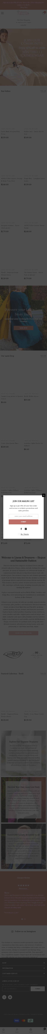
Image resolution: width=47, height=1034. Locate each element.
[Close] (43, 495)
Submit (23, 522)
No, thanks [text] (25, 534)
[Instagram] (26, 529)
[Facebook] (21, 529)
